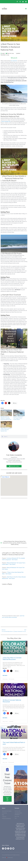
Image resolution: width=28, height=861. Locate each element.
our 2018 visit (14, 60)
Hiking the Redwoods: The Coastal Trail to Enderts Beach (18, 418)
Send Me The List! (7, 799)
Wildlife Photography (21, 542)
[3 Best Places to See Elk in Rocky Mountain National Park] (6, 424)
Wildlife (14, 58)
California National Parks (9, 541)
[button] (26, 9)
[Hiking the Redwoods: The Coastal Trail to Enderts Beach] (19, 413)
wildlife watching (14, 544)
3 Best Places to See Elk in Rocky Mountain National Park (6, 430)
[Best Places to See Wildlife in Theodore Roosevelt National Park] (6, 413)
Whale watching (12, 542)
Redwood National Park (20, 541)
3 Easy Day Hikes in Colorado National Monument (12, 658)
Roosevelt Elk (6, 542)
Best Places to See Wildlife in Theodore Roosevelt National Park (6, 418)
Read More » (5, 675)
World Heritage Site (5, 121)
